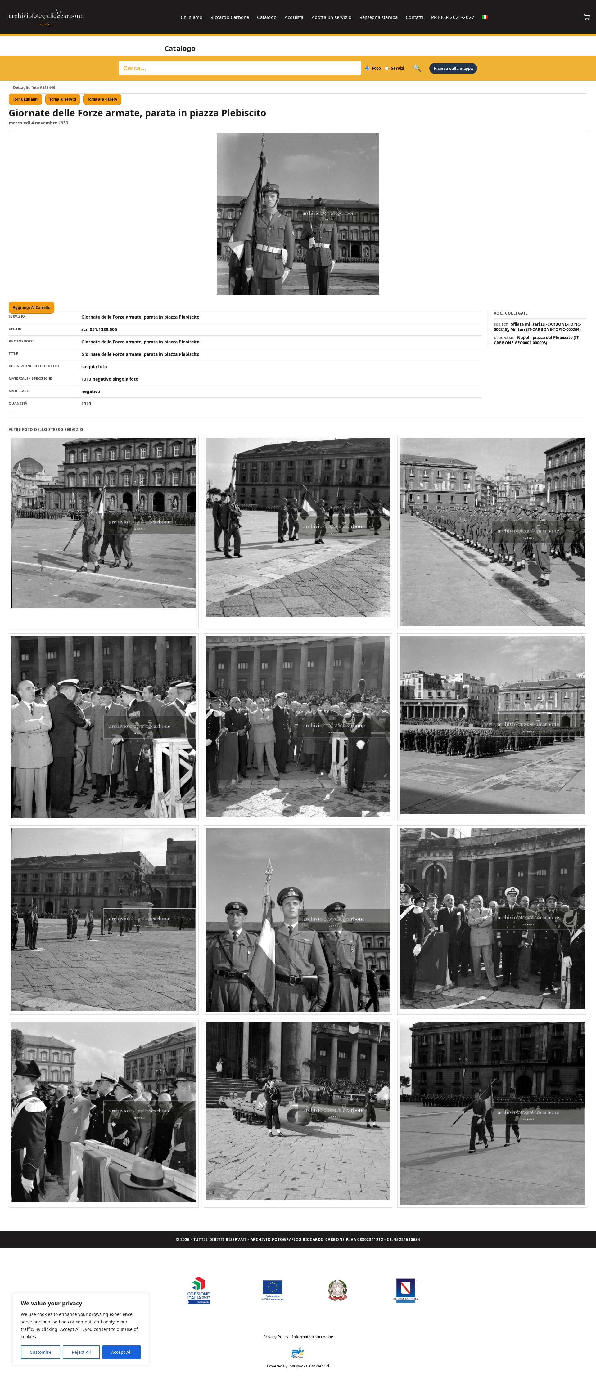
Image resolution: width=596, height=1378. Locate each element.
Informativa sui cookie (312, 1337)
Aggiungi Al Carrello (31, 307)
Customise (41, 1352)
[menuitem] (485, 17)
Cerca (417, 68)
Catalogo (267, 17)
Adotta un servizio (332, 17)
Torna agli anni (25, 99)
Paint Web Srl (317, 1366)
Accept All (121, 1352)
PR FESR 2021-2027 (452, 17)
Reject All (81, 1352)
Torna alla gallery (102, 99)
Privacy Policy (275, 1337)
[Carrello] (586, 17)
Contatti (414, 17)
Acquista (294, 17)
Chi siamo (191, 17)
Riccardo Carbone (229, 17)
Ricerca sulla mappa (453, 68)
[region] (80, 1329)
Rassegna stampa (378, 17)
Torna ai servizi (62, 99)
